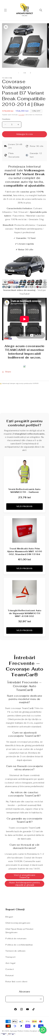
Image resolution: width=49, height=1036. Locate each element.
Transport (10, 957)
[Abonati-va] (40, 999)
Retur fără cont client (16, 981)
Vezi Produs (24, 506)
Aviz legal (10, 963)
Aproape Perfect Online (20, 1031)
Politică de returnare (16, 938)
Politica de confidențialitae (19, 945)
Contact (9, 969)
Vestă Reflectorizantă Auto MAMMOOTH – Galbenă (24, 490)
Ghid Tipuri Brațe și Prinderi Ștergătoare (19, 931)
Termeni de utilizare (15, 951)
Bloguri (9, 917)
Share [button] (8, 371)
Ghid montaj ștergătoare (17, 923)
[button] (5, 10)
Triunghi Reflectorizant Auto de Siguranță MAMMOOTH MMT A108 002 (24, 613)
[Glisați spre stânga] (19, 73)
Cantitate (6, 119)
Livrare (21, 115)
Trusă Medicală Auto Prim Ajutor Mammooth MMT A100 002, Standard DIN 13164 (24, 551)
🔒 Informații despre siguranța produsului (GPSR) (19, 383)
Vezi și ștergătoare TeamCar (24, 876)
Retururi (9, 975)
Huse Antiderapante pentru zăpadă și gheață (24, 883)
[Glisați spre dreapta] (30, 73)
